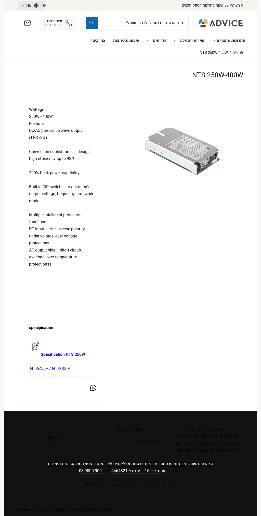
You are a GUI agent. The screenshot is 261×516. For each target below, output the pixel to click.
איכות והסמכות (126, 40)
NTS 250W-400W (214, 52)
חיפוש (52, 430)
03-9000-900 (90, 471)
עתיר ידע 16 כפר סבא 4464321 (138, 471)
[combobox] (137, 23)
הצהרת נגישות (201, 464)
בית (235, 52)
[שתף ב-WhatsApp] (93, 387)
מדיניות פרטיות (173, 464)
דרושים (52, 437)
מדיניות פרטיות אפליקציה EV (132, 464)
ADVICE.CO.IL (57, 509)
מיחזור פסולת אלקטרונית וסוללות (76, 464)
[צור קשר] (27, 23)
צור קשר (97, 40)
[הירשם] (102, 441)
